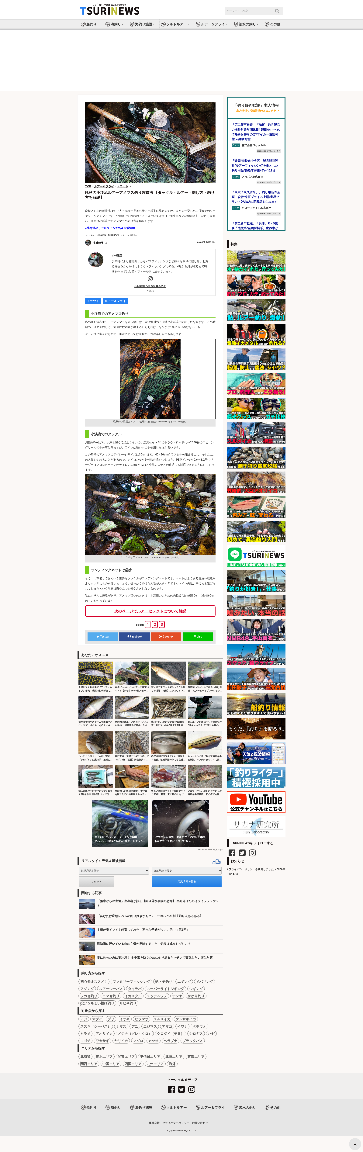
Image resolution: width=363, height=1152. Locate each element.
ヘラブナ (170, 1041)
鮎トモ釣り (163, 982)
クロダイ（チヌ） (170, 1034)
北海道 (85, 1057)
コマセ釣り (110, 996)
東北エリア (104, 1057)
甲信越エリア (150, 1057)
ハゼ (211, 1034)
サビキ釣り (128, 1003)
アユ (134, 1026)
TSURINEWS (178, 1131)
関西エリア (88, 1064)
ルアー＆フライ (115, 301)
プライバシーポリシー (176, 1122)
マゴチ (85, 1041)
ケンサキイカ (186, 1019)
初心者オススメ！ (94, 982)
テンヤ (177, 996)
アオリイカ (104, 1034)
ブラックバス (192, 1041)
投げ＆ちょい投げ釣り (97, 1003)
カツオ (153, 1041)
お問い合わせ (200, 1122)
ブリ (111, 1019)
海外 (172, 1064)
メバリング (204, 982)
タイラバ (135, 989)
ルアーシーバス (111, 989)
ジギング (196, 989)
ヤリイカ (121, 1041)
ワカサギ (102, 1041)
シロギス (196, 1034)
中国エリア (110, 1064)
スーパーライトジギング (165, 989)
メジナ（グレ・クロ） (135, 1034)
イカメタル (133, 996)
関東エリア (126, 1057)
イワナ (182, 1026)
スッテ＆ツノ (157, 996)
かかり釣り (196, 996)
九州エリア (155, 1064)
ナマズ (121, 1026)
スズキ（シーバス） (95, 1026)
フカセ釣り (88, 996)
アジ (83, 1019)
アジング (87, 989)
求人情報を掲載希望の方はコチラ (256, 110)
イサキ (124, 1019)
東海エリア (196, 1057)
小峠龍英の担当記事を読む (150, 286)
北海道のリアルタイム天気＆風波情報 (111, 228)
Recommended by (206, 850)
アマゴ (167, 1026)
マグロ (138, 1041)
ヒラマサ (141, 1019)
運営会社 (154, 1122)
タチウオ (199, 1026)
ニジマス (150, 1026)
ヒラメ (85, 1034)
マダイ (97, 1019)
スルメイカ (162, 1019)
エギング (184, 982)
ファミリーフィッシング (131, 982)
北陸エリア (173, 1057)
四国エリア (133, 1064)
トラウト (93, 301)
